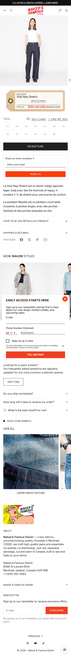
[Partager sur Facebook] (21, 240)
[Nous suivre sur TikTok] (43, 643)
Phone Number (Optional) (20, 328)
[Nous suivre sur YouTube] (35, 643)
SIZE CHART (39, 119)
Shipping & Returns (15, 232)
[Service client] (64, 649)
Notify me (35, 174)
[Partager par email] (45, 240)
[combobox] (12, 333)
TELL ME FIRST (35, 354)
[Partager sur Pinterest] (37, 240)
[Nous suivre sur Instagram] (27, 643)
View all (9, 428)
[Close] (65, 299)
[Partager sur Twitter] (29, 240)
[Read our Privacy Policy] (63, 346)
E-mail (9, 317)
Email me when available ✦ (19, 158)
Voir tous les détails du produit (26, 221)
